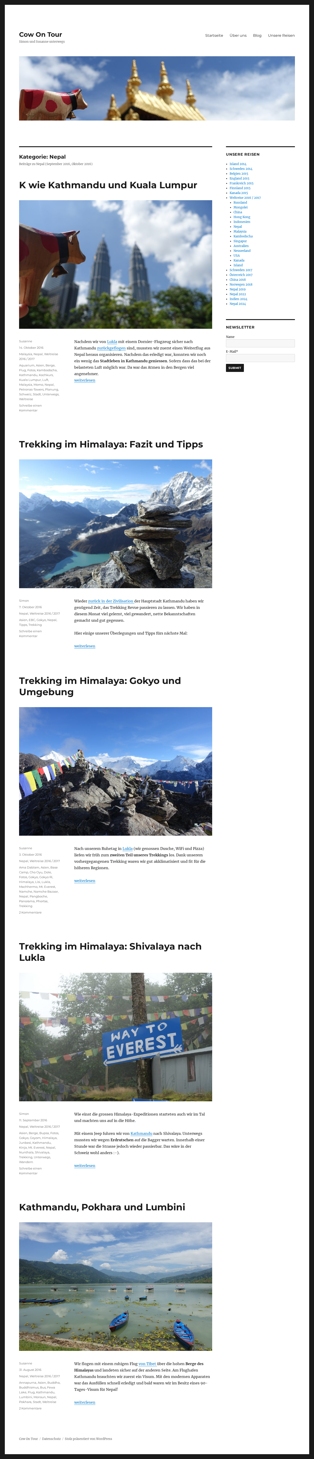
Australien (241, 246)
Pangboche (38, 896)
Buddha (53, 1382)
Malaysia (25, 354)
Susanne (25, 341)
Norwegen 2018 (241, 285)
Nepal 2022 (238, 294)
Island (238, 265)
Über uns (238, 35)
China (238, 212)
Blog (257, 35)
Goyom (35, 1138)
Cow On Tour (40, 34)
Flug (22, 370)
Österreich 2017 (241, 275)
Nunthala (26, 1152)
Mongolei (241, 207)
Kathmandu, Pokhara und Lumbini (102, 1207)
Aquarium (26, 365)
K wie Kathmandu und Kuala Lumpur (108, 185)
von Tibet (148, 1363)
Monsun (40, 1397)
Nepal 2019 (238, 289)
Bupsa (44, 1133)
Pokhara (25, 1402)
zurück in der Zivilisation (111, 601)
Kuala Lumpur (30, 380)
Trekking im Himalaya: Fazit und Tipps (111, 444)
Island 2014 (238, 164)
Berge (50, 365)
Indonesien (242, 222)
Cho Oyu (36, 872)
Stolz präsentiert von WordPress (88, 1439)
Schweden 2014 (241, 169)
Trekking (35, 625)
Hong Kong (242, 217)
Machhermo (28, 886)
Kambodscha (47, 370)
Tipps (23, 625)
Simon (24, 600)
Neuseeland (242, 251)
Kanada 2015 (239, 193)
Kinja (23, 1147)
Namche (25, 891)
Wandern (26, 1162)
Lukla (112, 341)
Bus (43, 1387)
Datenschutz (51, 1439)
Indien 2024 (238, 299)
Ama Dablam (29, 867)
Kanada (239, 260)
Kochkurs (46, 375)
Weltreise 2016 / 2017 (45, 613)
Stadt (37, 394)
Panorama (27, 901)
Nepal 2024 (238, 304)
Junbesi (25, 1142)
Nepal (38, 354)
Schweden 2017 (241, 270)
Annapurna (27, 1382)
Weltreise (26, 399)
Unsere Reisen (281, 35)
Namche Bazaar (46, 891)
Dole (47, 872)
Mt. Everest (47, 886)
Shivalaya (42, 1152)
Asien (40, 365)
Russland (240, 203)
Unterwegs (50, 394)
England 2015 (239, 178)
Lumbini (25, 1397)
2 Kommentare (30, 912)
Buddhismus (29, 1387)
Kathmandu (28, 375)
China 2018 (238, 280)
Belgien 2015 (239, 174)
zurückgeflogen (111, 348)
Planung (51, 389)
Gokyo (41, 620)
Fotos (31, 370)
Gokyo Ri (45, 877)
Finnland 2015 (240, 188)
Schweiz (25, 394)
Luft (45, 380)
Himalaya (26, 882)
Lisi (37, 882)
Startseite (214, 35)
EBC (32, 620)
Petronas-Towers (31, 389)
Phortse (42, 901)
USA (237, 256)
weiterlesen (84, 380)
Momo (38, 384)
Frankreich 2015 (242, 183)
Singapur (240, 241)
